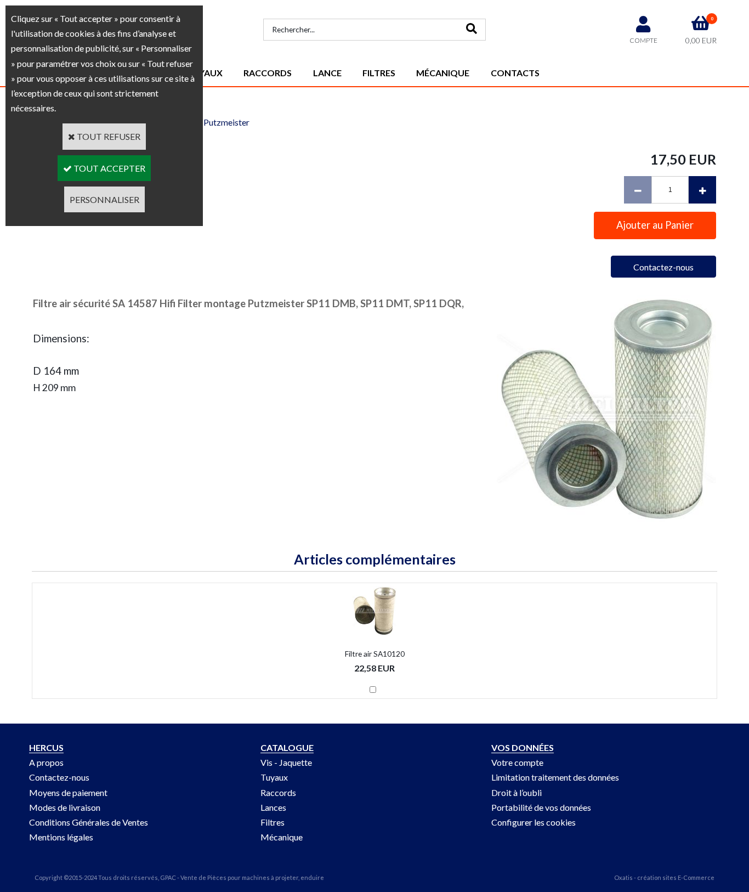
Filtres (378, 72)
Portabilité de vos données (541, 807)
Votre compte (517, 762)
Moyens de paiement (68, 792)
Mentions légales (61, 837)
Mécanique (442, 72)
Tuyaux (274, 777)
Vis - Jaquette (286, 762)
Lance (327, 72)
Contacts (515, 72)
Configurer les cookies (533, 822)
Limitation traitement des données (555, 777)
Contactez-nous (59, 777)
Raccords (267, 72)
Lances (273, 807)
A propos (46, 762)
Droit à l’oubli (516, 792)
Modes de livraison (64, 807)
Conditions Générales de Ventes (88, 822)
